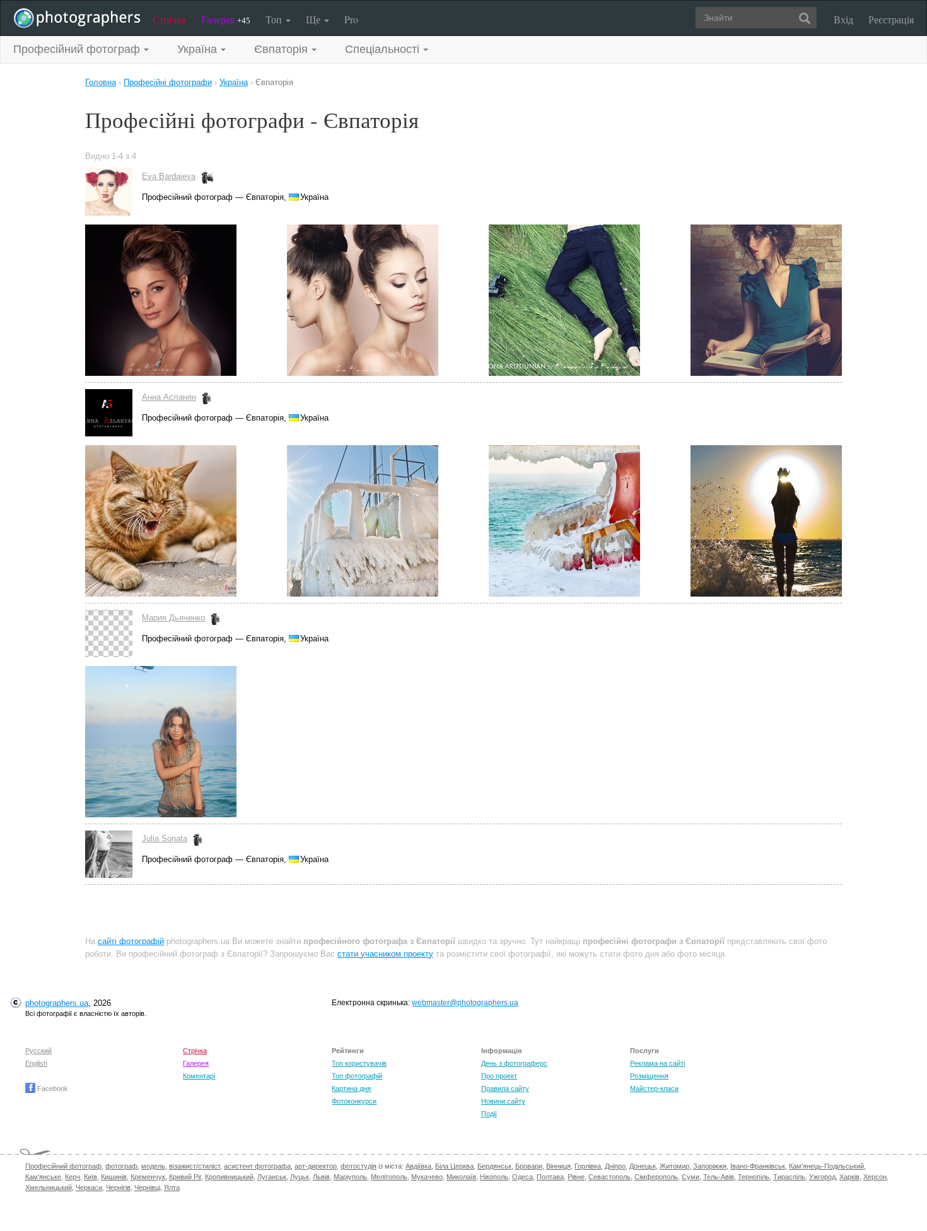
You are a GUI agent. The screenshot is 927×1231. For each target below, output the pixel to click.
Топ (274, 19)
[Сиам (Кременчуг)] (186, 300)
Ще (314, 19)
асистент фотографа (257, 1166)
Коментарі (199, 1076)
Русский (38, 1050)
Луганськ (271, 1177)
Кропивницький (229, 1177)
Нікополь (494, 1177)
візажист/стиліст (194, 1166)
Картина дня (351, 1088)
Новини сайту (503, 1101)
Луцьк (299, 1177)
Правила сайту (505, 1088)
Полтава (550, 1177)
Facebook (51, 1088)
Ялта (172, 1187)
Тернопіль (753, 1177)
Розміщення (649, 1076)
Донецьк (642, 1166)
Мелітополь (389, 1177)
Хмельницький (48, 1187)
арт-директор (315, 1166)
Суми (690, 1177)
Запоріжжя (709, 1166)
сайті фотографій (131, 941)
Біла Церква (454, 1166)
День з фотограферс (514, 1063)
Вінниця (558, 1166)
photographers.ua (56, 1003)
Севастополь (609, 1177)
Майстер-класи (654, 1088)
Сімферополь (656, 1177)
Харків (849, 1177)
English (36, 1063)
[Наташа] (160, 741)
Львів (321, 1177)
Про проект (499, 1076)
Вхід (843, 19)
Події (489, 1113)
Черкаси (89, 1187)
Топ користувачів (359, 1063)
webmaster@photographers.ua (465, 1002)
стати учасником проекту (385, 954)
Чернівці (147, 1187)
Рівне (576, 1177)
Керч (72, 1177)
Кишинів (114, 1177)
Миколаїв (461, 1177)
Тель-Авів (718, 1177)
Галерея (225, 19)
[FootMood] (590, 300)
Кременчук (148, 1177)
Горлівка (587, 1166)
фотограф (121, 1166)
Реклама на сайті (657, 1063)
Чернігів (118, 1187)
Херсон (875, 1177)
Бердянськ (494, 1166)
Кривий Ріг (185, 1177)
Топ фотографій (357, 1076)
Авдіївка (418, 1166)
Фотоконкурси (354, 1101)
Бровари (528, 1166)
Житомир (674, 1166)
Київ (90, 1177)
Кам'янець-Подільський (826, 1166)
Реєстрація (891, 19)
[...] (766, 300)
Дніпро (615, 1166)
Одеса (522, 1177)
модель (153, 1166)
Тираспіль (789, 1177)
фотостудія (358, 1166)
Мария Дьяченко (173, 617)
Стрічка (169, 19)
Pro (351, 19)
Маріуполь (350, 1177)
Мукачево (427, 1177)
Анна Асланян (169, 397)
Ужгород (822, 1177)
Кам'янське (43, 1177)
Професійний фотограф (63, 1166)
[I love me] (388, 300)
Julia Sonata (164, 838)
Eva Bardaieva (168, 176)
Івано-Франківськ (757, 1166)
